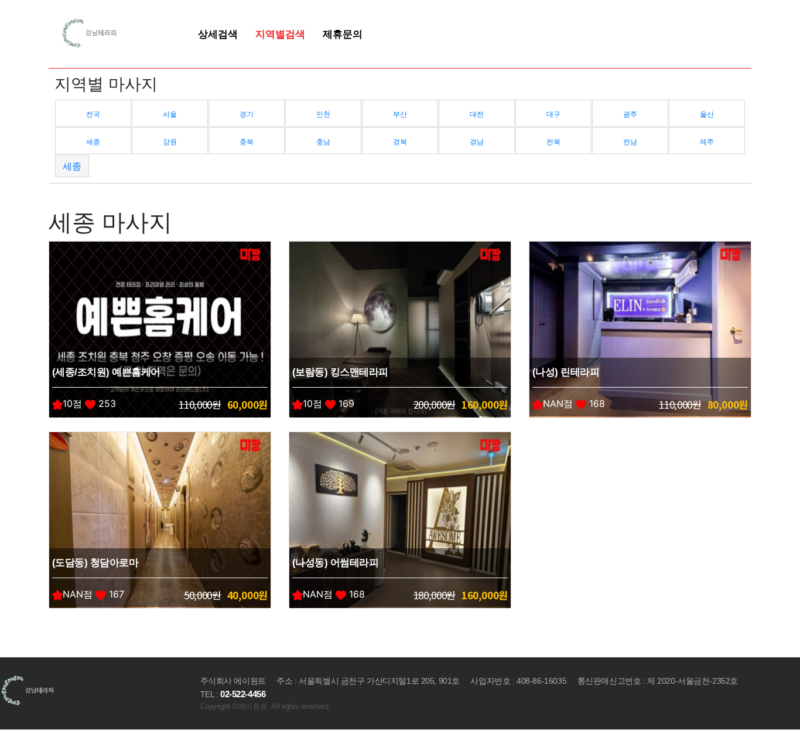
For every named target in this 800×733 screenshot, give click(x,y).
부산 (400, 114)
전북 (553, 141)
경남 (477, 141)
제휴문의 (343, 34)
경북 (400, 141)
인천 (323, 114)
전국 (93, 114)
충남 (323, 141)
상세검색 (218, 34)
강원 (170, 141)
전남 (630, 141)
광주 (630, 114)
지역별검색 (280, 34)
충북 (247, 141)
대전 (477, 114)
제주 (707, 141)
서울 (170, 114)
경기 (247, 114)
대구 (553, 114)
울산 (707, 114)
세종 (93, 141)
